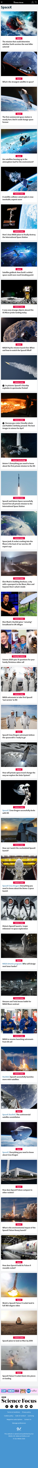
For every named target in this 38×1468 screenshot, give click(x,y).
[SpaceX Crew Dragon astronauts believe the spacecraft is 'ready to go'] (19, 717)
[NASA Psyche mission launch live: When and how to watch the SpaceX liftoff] (19, 330)
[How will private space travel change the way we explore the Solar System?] (19, 754)
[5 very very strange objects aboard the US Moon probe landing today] (19, 292)
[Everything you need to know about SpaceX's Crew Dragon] (19, 1134)
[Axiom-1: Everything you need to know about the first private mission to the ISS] (19, 445)
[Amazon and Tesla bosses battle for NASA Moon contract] (19, 983)
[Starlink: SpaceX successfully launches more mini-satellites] (19, 1059)
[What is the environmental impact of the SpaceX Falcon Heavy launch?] (19, 1209)
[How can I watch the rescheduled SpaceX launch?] (19, 830)
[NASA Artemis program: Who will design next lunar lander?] (19, 946)
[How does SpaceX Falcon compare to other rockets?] (19, 1172)
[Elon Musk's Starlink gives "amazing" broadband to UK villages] (19, 604)
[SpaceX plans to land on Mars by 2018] (19, 1323)
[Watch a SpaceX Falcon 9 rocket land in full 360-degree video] (19, 1285)
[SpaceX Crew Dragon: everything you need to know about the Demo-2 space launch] (19, 868)
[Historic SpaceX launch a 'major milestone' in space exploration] (19, 908)
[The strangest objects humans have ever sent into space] (19, 64)
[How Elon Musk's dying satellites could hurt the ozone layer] (19, 141)
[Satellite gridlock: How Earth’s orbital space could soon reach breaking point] (19, 254)
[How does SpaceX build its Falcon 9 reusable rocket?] (19, 1247)
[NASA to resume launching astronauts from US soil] (19, 1021)
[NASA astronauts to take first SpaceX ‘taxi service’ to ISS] (19, 679)
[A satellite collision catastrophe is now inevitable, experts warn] (19, 179)
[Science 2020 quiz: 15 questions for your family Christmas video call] (19, 641)
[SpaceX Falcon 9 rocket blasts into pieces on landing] (19, 1358)
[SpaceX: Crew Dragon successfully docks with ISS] (19, 792)
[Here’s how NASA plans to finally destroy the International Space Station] (19, 216)
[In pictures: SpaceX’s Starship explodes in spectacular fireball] (19, 367)
